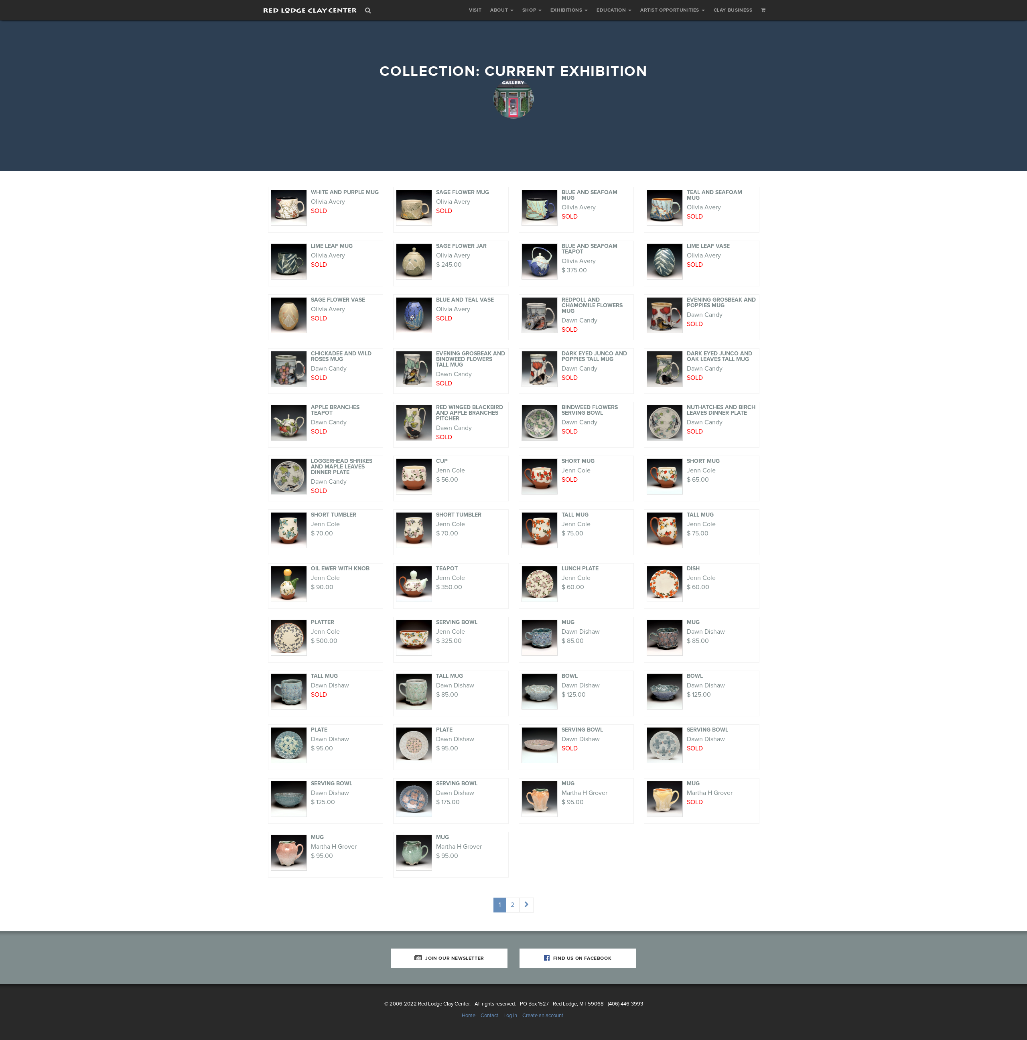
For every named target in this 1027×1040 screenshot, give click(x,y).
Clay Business (733, 10)
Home (468, 1015)
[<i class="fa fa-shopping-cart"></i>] (763, 10)
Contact (489, 1015)
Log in (510, 1015)
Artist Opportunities (670, 10)
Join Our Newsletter (454, 958)
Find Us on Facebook (581, 958)
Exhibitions (567, 10)
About (499, 10)
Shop (530, 10)
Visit (475, 10)
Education (612, 10)
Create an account (542, 1015)
